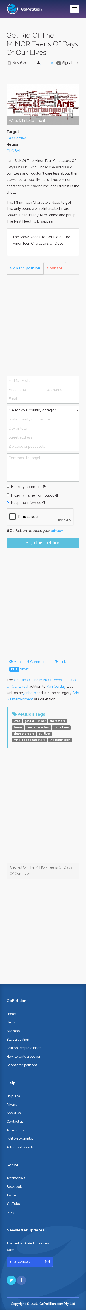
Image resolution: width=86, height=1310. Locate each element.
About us (14, 1113)
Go (47, 1261)
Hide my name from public (32, 495)
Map (17, 662)
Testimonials (16, 1178)
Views (20, 669)
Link (62, 662)
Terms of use (16, 1130)
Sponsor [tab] (54, 268)
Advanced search (20, 1147)
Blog (10, 1212)
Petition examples (20, 1138)
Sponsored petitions (22, 1065)
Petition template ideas (24, 1048)
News (11, 1022)
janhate (47, 63)
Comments (39, 662)
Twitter (12, 1195)
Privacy (12, 1104)
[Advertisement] (43, 325)
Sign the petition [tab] (25, 268)
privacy (57, 531)
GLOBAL (14, 151)
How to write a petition (24, 1056)
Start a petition (18, 1039)
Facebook (14, 1186)
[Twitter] (11, 1280)
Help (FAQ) (14, 1096)
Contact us (15, 1121)
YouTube (13, 1203)
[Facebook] (21, 1280)
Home (11, 1014)
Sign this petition (43, 542)
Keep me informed (26, 503)
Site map (13, 1031)
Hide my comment (26, 487)
